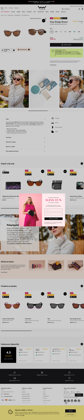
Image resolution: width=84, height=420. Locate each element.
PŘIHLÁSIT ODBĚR (53, 218)
